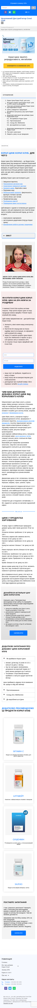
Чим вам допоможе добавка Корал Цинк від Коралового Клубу (20, 106)
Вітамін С (18, 751)
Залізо (18, 884)
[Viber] (5, 12)
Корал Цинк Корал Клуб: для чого (18, 100)
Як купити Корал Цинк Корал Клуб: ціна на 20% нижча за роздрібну (20, 103)
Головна (3, 27)
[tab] (5, 145)
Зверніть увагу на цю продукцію (18, 134)
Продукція (10, 27)
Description (5, 145)
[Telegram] (9, 12)
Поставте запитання (14, 132)
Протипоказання (15, 121)
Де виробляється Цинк (17, 125)
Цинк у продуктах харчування (17, 109)
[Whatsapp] (14, 12)
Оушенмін (18, 839)
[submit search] (33, 7)
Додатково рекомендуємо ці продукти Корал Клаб (19, 129)
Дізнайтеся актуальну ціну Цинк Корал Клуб (20, 112)
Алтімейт (18, 796)
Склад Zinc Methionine (17, 123)
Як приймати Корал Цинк (18, 118)
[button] (2, 23)
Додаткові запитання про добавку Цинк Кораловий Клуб (20, 116)
